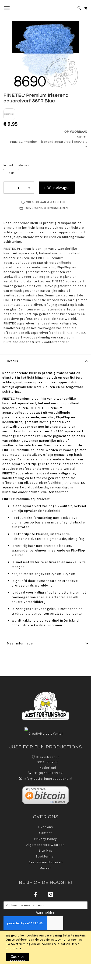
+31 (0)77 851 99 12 (47, 773)
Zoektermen (46, 856)
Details (12, 361)
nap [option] (11, 172)
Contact (45, 833)
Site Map (45, 850)
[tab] (45, 361)
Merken (46, 868)
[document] (46, 947)
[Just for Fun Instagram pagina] (50, 894)
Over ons (45, 827)
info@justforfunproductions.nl (48, 778)
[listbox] (46, 173)
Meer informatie (20, 643)
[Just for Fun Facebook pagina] (35, 894)
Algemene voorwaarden (45, 845)
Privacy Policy (45, 839)
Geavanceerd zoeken (45, 862)
